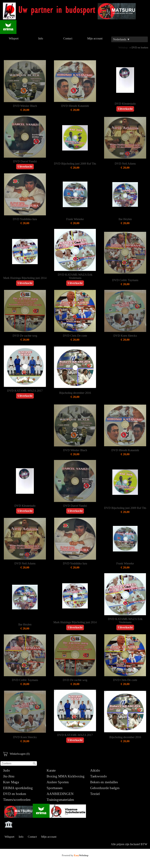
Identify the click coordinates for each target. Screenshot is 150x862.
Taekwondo (98, 776)
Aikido (95, 770)
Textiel (95, 794)
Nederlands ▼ (121, 39)
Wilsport (13, 38)
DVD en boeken (14, 794)
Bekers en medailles (104, 782)
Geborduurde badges (104, 788)
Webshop (123, 47)
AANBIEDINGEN (60, 794)
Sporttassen (55, 788)
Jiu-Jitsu (8, 776)
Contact (67, 38)
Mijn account (94, 38)
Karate (51, 770)
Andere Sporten (58, 782)
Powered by (75, 855)
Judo (6, 770)
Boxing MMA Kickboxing (66, 776)
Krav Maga (11, 782)
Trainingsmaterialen (60, 800)
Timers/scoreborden (17, 800)
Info (40, 38)
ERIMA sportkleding (18, 788)
